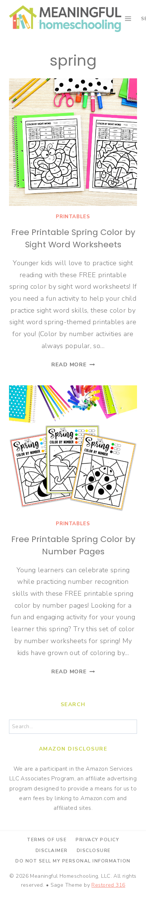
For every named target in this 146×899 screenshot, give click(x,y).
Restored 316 (108, 885)
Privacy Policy (97, 840)
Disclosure (94, 850)
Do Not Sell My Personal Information (73, 861)
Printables (73, 216)
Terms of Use (47, 840)
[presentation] (73, 142)
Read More (73, 364)
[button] (16, 24)
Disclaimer (52, 850)
